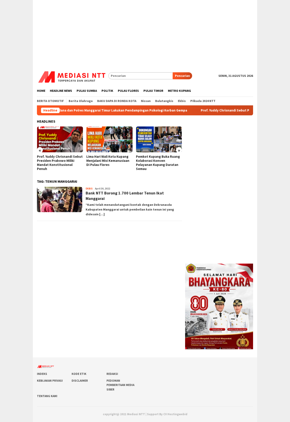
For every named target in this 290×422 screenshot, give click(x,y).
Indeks (42, 374)
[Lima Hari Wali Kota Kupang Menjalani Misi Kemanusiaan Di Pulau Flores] (109, 139)
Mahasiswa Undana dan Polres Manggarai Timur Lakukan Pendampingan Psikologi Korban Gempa (102, 110)
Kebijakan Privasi (50, 381)
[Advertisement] (145, 31)
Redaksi (112, 374)
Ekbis (89, 188)
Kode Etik (79, 374)
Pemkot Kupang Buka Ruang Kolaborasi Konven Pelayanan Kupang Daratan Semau (158, 163)
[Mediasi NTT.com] (72, 75)
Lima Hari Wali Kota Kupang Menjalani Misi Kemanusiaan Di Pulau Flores (107, 161)
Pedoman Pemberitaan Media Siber (120, 385)
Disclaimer (80, 381)
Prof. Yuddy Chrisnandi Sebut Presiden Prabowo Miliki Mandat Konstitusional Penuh (60, 163)
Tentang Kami (47, 396)
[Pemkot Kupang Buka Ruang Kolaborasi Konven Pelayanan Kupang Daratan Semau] (159, 139)
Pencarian (182, 76)
